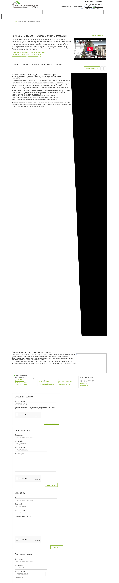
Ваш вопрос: (19, 454)
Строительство (62, 382)
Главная (14, 21)
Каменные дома (44, 381)
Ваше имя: (19, 435)
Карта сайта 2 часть (21, 384)
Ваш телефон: (20, 401)
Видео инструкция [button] (97, 35)
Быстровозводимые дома (46, 384)
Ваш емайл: (19, 441)
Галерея (98, 12)
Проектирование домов (65, 381)
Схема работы (19, 381)
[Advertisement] (59, 27)
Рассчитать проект (66, 6)
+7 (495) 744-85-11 (94, 4)
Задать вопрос (99, 1)
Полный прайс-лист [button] (92, 68)
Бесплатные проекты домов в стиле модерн (26, 56)
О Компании (18, 379)
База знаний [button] (87, 12)
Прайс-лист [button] (110, 12)
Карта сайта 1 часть (21, 382)
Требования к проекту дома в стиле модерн (26, 54)
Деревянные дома (44, 382)
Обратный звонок (88, 1)
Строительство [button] (50, 12)
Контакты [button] (7, 17)
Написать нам (84, 383)
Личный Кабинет (77, 6)
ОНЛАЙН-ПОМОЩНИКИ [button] (69, 12)
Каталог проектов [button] (15, 12)
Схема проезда (84, 385)
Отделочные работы (64, 384)
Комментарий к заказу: (23, 516)
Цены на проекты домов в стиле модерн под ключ (28, 52)
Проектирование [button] (33, 12)
